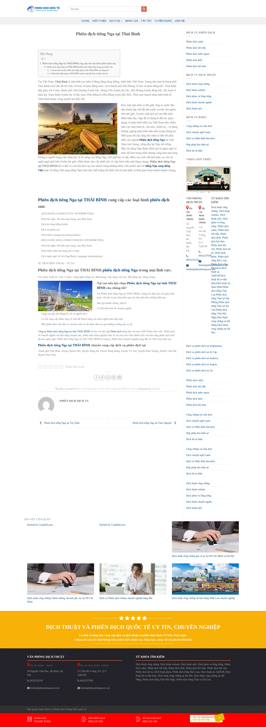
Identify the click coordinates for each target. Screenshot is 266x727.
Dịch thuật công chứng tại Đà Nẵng (220, 321)
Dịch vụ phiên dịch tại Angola (201, 364)
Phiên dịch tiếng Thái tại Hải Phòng (220, 298)
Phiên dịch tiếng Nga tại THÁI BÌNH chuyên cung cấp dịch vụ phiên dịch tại (80, 73)
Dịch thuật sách (194, 108)
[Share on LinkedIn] (119, 377)
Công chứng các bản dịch (199, 126)
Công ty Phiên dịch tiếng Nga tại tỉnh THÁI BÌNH (64, 331)
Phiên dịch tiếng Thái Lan (219, 291)
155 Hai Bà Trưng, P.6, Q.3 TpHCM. (91, 673)
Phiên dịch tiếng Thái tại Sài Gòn (220, 306)
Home (85, 20)
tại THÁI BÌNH (92, 199)
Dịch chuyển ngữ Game (198, 132)
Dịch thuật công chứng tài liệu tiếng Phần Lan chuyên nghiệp (203, 598)
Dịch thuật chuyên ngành (199, 102)
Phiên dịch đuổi (194, 60)
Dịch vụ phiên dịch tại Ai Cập (201, 352)
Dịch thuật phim (163, 672)
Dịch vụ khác (98, 389)
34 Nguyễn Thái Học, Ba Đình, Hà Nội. (45, 673)
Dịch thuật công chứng (198, 84)
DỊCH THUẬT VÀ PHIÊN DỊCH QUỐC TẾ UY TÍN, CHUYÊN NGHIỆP (133, 627)
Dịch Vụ (114, 20)
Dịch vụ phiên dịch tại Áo (199, 370)
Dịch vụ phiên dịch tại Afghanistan (204, 346)
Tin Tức (146, 20)
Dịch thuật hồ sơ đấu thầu (219, 279)
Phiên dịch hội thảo (196, 66)
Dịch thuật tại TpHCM (218, 272)
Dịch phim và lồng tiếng (198, 96)
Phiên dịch (116, 331)
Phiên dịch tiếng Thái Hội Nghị (219, 313)
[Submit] (144, 9)
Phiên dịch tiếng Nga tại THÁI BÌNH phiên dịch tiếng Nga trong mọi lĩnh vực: (80, 67)
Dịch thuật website (195, 90)
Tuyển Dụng (163, 20)
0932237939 (86, 680)
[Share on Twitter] (102, 377)
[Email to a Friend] (108, 377)
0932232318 (36, 680)
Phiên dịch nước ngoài (197, 54)
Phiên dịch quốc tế (130, 389)
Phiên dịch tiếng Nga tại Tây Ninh (61, 423)
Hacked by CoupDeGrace (40, 524)
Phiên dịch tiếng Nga (57, 199)
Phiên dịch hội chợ (217, 668)
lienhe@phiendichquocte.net (44, 688)
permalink (155, 389)
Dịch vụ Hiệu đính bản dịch (200, 138)
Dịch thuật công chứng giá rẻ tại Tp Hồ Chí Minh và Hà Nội (203, 556)
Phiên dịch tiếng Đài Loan (186, 672)
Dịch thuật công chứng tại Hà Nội (220, 329)
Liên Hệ (180, 20)
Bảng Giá (131, 20)
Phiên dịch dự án (144, 672)
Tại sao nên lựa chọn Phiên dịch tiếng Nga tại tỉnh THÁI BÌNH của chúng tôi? (80, 70)
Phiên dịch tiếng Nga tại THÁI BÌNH (64, 345)
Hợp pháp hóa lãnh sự (197, 144)
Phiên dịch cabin (194, 41)
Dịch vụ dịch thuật (84, 389)
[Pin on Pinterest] (113, 377)
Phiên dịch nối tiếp (196, 47)
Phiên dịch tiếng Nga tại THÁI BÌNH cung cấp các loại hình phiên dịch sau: (79, 63)
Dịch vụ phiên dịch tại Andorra (202, 358)
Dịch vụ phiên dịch (113, 389)
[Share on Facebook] (96, 377)
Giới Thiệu (99, 20)
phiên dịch (159, 199)
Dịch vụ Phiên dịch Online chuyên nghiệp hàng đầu (126, 598)
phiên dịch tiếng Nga (120, 270)
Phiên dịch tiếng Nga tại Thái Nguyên (152, 423)
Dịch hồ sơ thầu (194, 150)
